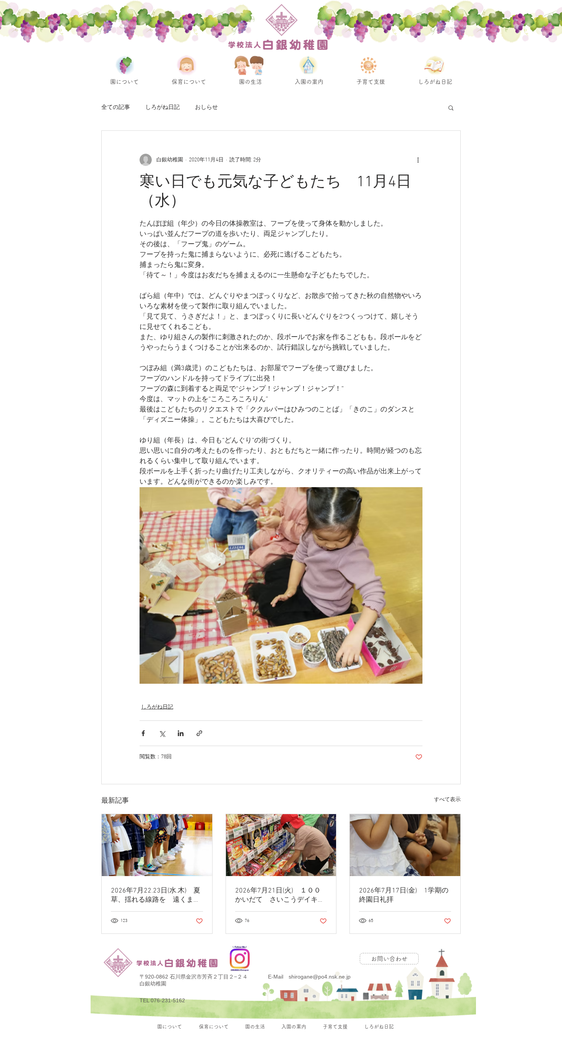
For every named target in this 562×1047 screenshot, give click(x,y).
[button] (451, 107)
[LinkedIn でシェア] (180, 733)
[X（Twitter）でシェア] (162, 733)
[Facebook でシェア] (143, 733)
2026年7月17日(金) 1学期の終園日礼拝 (403, 895)
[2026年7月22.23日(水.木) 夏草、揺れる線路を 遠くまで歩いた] (157, 845)
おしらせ (206, 107)
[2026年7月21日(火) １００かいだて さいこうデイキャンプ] (281, 845)
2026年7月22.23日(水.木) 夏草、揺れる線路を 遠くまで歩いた (155, 895)
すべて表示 (447, 800)
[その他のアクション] (417, 159)
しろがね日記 (162, 107)
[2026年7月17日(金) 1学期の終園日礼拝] (405, 845)
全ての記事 (115, 107)
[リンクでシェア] (199, 733)
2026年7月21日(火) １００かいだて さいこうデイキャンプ (280, 895)
